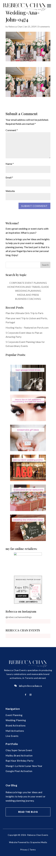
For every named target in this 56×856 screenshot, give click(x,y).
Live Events (12, 736)
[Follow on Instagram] (30, 695)
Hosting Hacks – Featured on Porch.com (27, 327)
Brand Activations (16, 725)
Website (10, 190)
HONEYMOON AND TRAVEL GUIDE (28, 286)
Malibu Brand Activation (19, 755)
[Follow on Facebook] (25, 695)
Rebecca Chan (15, 26)
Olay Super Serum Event (19, 750)
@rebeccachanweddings (19, 617)
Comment (12, 130)
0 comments (44, 26)
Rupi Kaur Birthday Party (19, 760)
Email (9, 177)
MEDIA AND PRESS (28, 294)
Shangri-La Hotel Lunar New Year (24, 766)
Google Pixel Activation (19, 771)
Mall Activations (15, 730)
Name (10, 163)
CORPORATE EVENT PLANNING (28, 282)
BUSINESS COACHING (28, 298)
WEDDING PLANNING (28, 290)
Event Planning (14, 715)
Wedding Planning (16, 720)
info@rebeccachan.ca (30, 685)
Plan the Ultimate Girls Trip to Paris (24, 313)
